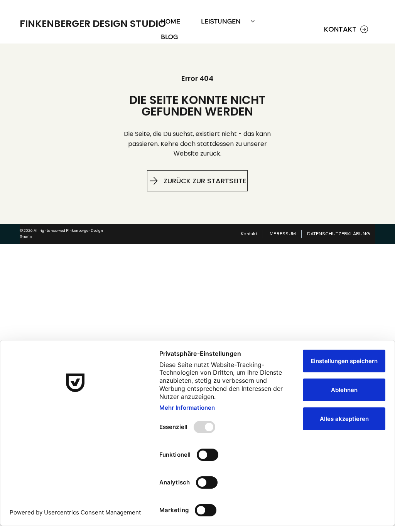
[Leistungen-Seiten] (253, 21)
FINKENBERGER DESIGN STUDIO (93, 23)
